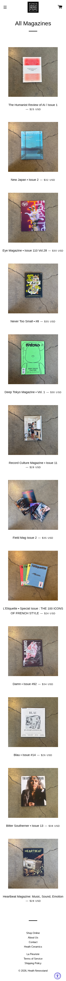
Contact (33, 942)
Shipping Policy (33, 963)
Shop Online (33, 933)
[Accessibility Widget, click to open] (57, 976)
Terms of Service (33, 958)
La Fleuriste (33, 954)
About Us (33, 937)
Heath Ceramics (33, 946)
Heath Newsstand (38, 970)
